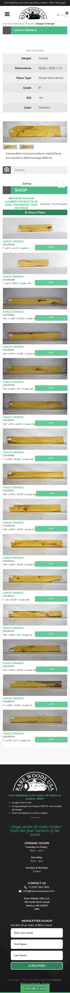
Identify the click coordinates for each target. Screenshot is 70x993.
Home (6, 23)
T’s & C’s (56, 980)
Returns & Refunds (30, 983)
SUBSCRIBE (36, 965)
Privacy (46, 983)
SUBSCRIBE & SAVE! (35, 988)
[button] (35, 212)
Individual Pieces (23, 23)
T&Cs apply (60, 3)
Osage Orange (13, 241)
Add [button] (51, 247)
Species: (19, 170)
